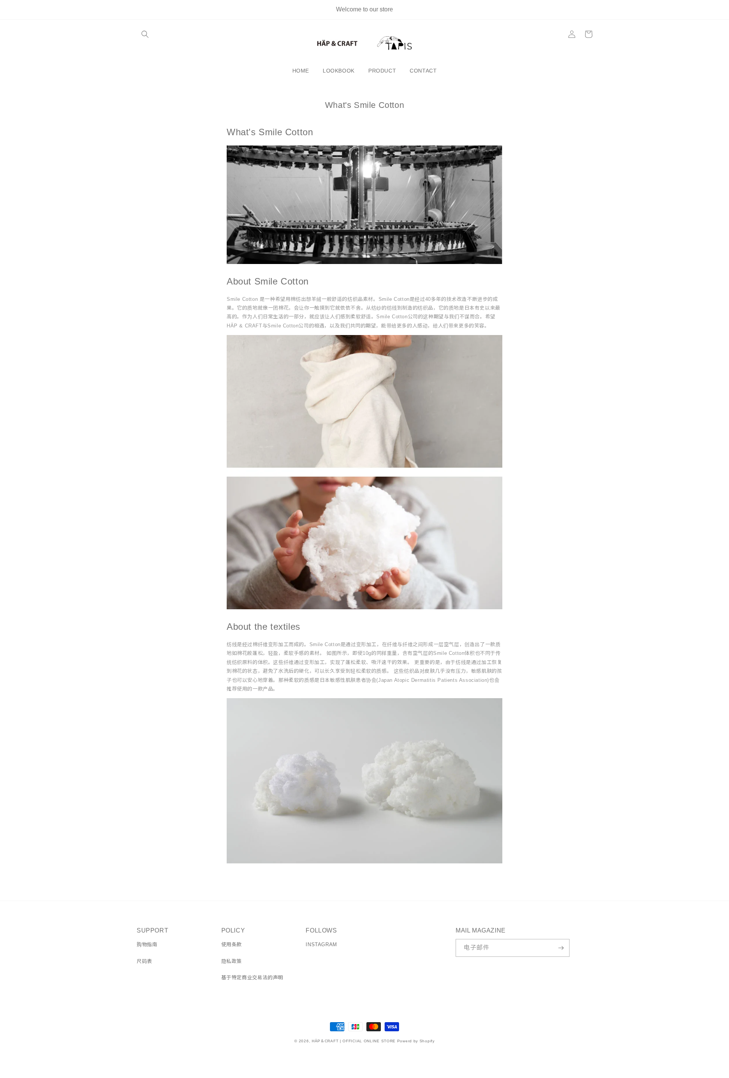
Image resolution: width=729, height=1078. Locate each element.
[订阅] (560, 948)
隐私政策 (231, 961)
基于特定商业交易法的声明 (252, 977)
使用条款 (231, 944)
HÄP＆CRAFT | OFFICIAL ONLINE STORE (354, 1041)
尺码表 (144, 961)
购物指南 (147, 944)
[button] (145, 34)
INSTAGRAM (321, 944)
